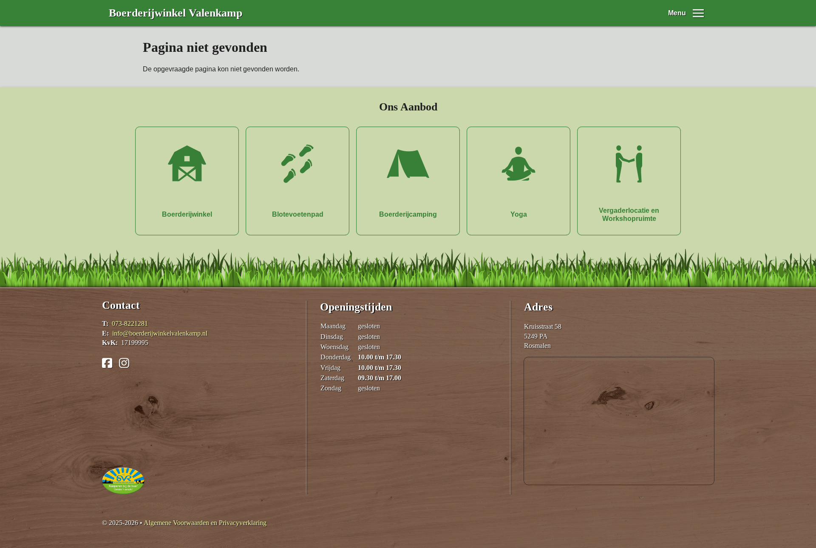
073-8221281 (130, 323)
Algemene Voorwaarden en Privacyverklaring (205, 522)
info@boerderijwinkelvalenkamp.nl (159, 333)
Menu (677, 13)
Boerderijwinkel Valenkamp (175, 13)
